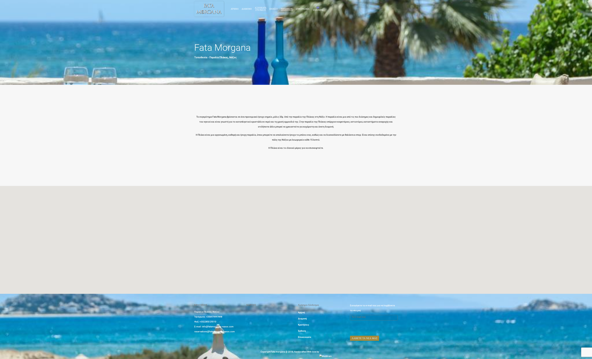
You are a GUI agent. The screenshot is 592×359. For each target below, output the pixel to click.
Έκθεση (273, 9)
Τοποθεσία (287, 9)
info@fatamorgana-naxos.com (218, 326)
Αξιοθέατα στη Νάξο (260, 9)
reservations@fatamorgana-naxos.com (214, 331)
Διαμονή (247, 9)
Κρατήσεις (303, 325)
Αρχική (234, 9)
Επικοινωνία (302, 9)
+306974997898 (214, 317)
